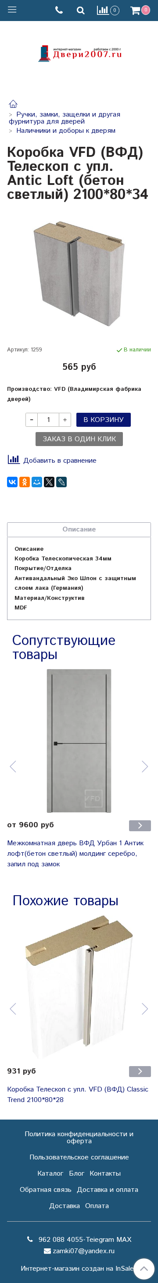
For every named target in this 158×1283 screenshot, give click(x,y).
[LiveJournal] (61, 482)
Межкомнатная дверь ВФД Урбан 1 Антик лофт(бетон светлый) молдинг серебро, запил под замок (75, 853)
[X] (49, 482)
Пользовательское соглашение (79, 1157)
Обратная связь (46, 1190)
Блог (76, 1174)
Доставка (64, 1206)
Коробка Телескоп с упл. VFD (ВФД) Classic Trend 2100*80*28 (77, 1095)
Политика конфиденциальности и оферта (79, 1137)
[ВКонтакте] (12, 482)
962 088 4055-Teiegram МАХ (83, 1240)
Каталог (50, 1174)
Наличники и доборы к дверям (65, 131)
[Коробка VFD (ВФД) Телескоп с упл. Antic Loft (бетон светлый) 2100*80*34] (79, 273)
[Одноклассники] (24, 482)
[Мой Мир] (37, 482)
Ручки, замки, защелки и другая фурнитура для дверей (64, 118)
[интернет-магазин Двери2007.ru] (79, 52)
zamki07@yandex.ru (84, 1251)
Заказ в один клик (79, 439)
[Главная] (13, 105)
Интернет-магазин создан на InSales (79, 1268)
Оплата (97, 1206)
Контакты (105, 1174)
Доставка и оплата (107, 1190)
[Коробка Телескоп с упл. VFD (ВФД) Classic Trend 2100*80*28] (79, 987)
